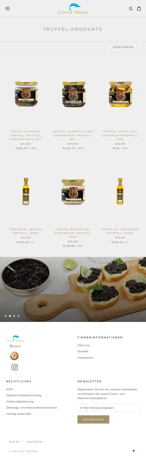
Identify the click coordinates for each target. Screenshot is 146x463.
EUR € (14, 441)
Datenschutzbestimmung (23, 395)
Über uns (83, 345)
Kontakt (82, 351)
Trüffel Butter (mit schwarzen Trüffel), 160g (73, 233)
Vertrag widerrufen (18, 414)
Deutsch (34, 441)
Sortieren (124, 47)
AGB (9, 389)
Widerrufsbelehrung (19, 401)
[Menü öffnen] (7, 8)
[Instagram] (12, 367)
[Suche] (131, 8)
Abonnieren (93, 419)
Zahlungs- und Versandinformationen (31, 407)
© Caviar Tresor (23, 451)
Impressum (85, 357)
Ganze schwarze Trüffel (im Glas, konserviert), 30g (25, 135)
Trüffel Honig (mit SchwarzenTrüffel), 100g (120, 135)
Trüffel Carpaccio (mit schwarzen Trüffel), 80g (73, 135)
